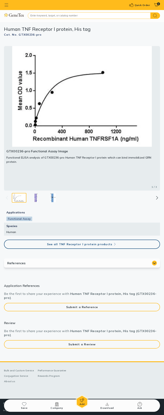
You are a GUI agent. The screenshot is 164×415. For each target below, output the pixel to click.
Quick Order (142, 5)
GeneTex (14, 15)
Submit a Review (82, 344)
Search (155, 15)
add (82, 402)
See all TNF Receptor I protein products (79, 244)
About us (9, 381)
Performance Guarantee (52, 370)
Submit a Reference (82, 307)
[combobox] (89, 15)
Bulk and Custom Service (19, 370)
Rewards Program (49, 375)
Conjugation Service (16, 375)
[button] (157, 198)
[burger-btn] (6, 5)
